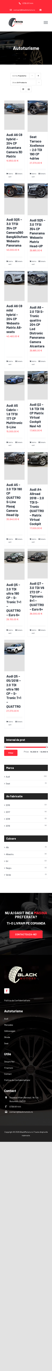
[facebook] (6, 991)
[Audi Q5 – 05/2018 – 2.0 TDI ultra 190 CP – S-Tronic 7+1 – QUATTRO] (14, 655)
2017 (8, 812)
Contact (8, 1074)
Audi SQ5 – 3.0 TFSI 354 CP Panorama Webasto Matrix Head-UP (37, 233)
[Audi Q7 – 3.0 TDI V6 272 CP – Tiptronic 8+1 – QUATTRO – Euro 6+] (38, 563)
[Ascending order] (38, 76)
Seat (8, 783)
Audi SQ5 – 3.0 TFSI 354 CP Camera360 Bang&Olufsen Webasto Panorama (17, 232)
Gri (7, 861)
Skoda (7, 1037)
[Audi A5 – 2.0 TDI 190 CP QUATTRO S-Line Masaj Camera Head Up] (14, 466)
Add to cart (10, 175)
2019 (8, 825)
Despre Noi (9, 1061)
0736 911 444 (15, 1106)
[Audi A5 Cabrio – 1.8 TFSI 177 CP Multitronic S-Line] (14, 386)
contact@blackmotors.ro (21, 1111)
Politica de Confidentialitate (17, 1000)
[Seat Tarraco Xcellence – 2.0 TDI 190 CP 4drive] (38, 116)
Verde (8, 874)
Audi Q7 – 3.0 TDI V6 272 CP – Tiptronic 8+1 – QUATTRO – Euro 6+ (37, 596)
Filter (10, 753)
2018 (8, 818)
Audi (8, 776)
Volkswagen (9, 1031)
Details (19, 174)
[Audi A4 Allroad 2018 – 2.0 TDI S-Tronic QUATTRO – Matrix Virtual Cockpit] (38, 468)
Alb (7, 847)
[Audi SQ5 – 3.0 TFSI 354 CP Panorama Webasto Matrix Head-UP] (38, 199)
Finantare (8, 1067)
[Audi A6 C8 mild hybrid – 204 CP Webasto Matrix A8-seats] (14, 286)
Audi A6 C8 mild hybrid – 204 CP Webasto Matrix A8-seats (14, 319)
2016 (8, 805)
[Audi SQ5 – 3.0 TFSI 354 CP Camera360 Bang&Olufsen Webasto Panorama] (14, 199)
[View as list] (28, 89)
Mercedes (8, 1024)
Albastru (10, 854)
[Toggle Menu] (45, 22)
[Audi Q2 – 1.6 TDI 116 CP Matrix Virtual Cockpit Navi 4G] (38, 385)
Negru (8, 868)
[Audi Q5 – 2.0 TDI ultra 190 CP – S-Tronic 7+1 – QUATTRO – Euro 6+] (14, 564)
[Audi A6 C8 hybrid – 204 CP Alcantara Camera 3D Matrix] (14, 115)
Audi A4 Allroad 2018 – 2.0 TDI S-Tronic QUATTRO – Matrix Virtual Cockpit (37, 506)
